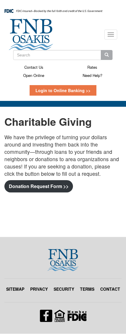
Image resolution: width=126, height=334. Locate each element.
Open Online (33, 75)
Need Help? (92, 75)
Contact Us (33, 67)
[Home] (30, 34)
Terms (87, 289)
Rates (92, 67)
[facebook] (63, 315)
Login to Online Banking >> (63, 90)
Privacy (39, 289)
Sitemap (15, 289)
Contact (110, 289)
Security (64, 289)
